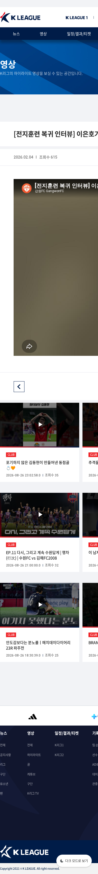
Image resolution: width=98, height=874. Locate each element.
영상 (43, 33)
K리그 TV (33, 793)
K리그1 (59, 745)
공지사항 (5, 755)
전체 (2, 745)
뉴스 (16, 33)
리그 (2, 764)
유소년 (4, 783)
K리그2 (59, 755)
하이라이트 (34, 755)
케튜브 (31, 774)
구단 (2, 774)
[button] (74, 861)
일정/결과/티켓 (79, 33)
